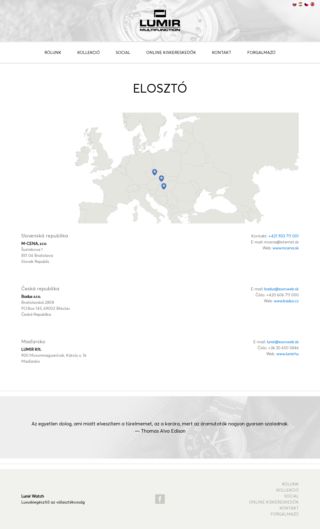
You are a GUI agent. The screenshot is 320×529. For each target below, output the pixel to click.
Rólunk (52, 52)
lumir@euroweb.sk (283, 341)
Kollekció (88, 52)
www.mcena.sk (285, 247)
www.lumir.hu (287, 353)
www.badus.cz (286, 300)
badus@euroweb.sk (281, 288)
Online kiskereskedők (171, 52)
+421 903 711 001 (283, 235)
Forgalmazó (261, 52)
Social (123, 52)
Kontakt (221, 52)
